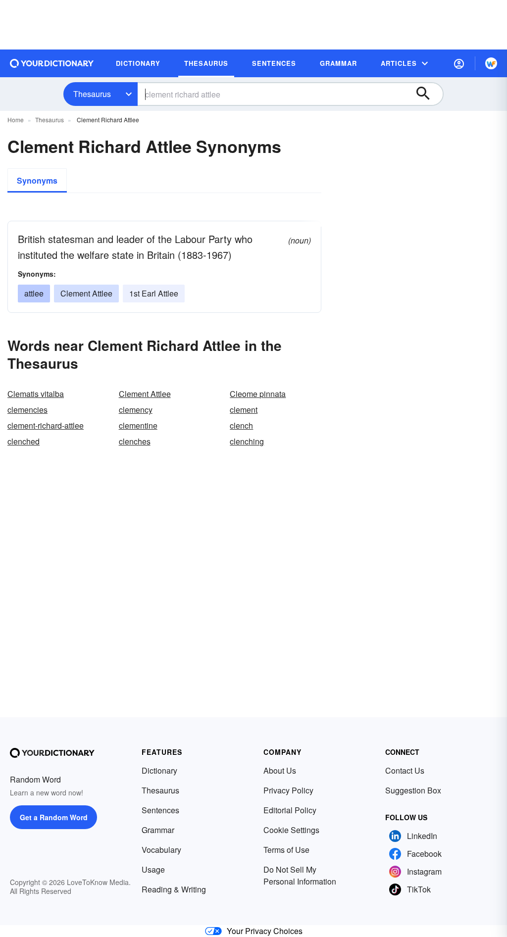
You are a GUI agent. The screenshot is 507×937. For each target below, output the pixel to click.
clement (243, 409)
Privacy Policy (288, 790)
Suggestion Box (413, 790)
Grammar (158, 830)
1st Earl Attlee (153, 293)
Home (15, 119)
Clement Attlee (86, 293)
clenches (135, 441)
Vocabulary (161, 849)
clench (241, 425)
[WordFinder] (491, 63)
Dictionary (159, 770)
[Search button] (428, 94)
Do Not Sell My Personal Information (299, 875)
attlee (34, 293)
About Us (279, 770)
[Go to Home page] (52, 63)
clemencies (27, 409)
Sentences (160, 810)
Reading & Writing (174, 889)
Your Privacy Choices (265, 931)
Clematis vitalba (35, 393)
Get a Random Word (54, 817)
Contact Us (404, 770)
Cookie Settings (291, 830)
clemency (135, 409)
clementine (138, 425)
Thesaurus (92, 93)
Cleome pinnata (258, 393)
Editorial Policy (289, 810)
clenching (247, 441)
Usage (153, 869)
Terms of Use (286, 849)
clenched (23, 441)
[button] (459, 63)
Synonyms (37, 180)
